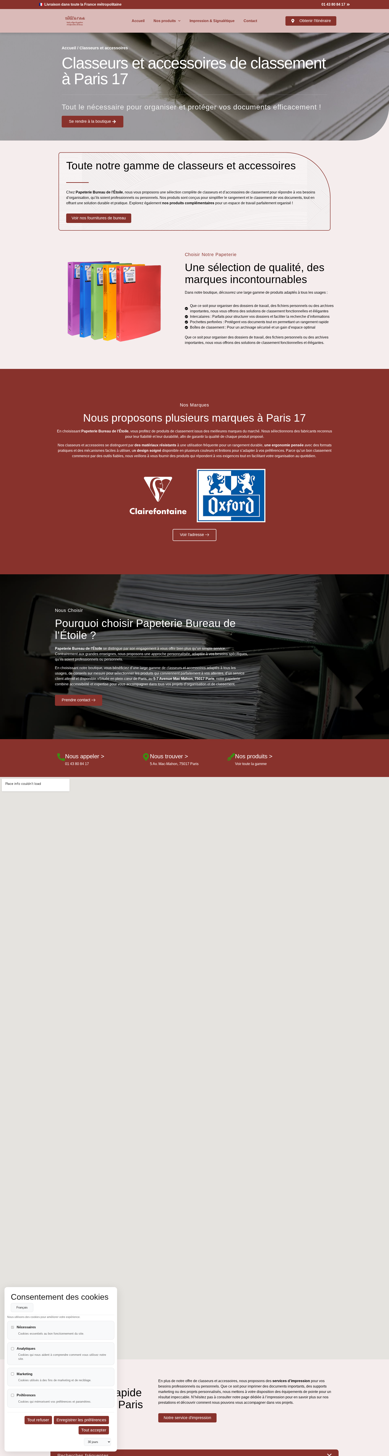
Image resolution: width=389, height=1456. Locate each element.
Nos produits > (253, 756)
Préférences (26, 1395)
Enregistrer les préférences (81, 1420)
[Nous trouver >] (146, 757)
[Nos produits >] (231, 757)
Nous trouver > (169, 756)
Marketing (24, 1374)
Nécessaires (26, 1327)
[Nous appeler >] (61, 757)
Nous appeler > (84, 756)
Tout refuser (38, 1420)
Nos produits (165, 21)
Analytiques (26, 1349)
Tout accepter (93, 1430)
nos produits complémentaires (187, 203)
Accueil (138, 21)
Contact (250, 21)
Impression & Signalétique (212, 21)
